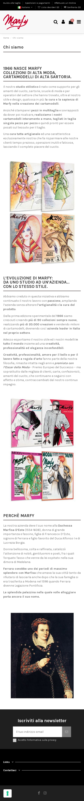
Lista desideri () (50, 7)
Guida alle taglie (12, 3)
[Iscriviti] (66, 731)
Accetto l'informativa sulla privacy (37, 740)
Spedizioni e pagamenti (38, 3)
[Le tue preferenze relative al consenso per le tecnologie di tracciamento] (7, 793)
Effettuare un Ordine (65, 3)
